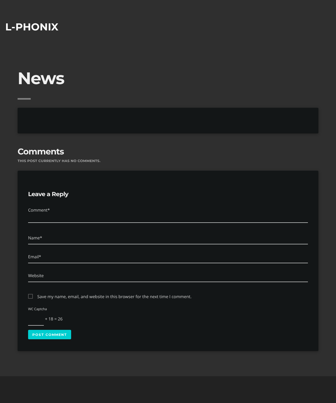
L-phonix (32, 27)
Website (36, 275)
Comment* (39, 210)
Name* (35, 238)
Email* (34, 257)
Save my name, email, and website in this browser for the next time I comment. (114, 296)
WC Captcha (37, 309)
